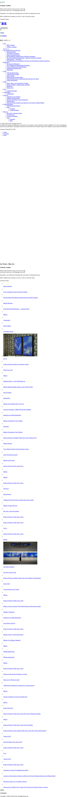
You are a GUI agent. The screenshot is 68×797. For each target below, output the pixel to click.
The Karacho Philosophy (13, 64)
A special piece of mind (13, 74)
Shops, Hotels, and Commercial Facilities (17, 83)
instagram (12, 108)
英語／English (11, 45)
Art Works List (10, 114)
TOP (4, 43)
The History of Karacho (13, 53)
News (6, 49)
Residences (10, 86)
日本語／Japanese (12, 47)
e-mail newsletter (14, 110)
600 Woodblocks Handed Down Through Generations (21, 56)
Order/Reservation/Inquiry (13, 105)
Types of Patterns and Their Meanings (17, 67)
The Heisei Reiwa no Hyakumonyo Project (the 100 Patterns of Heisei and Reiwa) (28, 61)
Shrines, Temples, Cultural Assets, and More (18, 85)
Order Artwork (10, 76)
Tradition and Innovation (13, 98)
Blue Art (5, 111)
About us (5, 95)
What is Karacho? (11, 52)
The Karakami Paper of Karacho (11, 50)
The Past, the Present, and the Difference (17, 99)
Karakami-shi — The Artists (14, 59)
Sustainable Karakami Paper (14, 68)
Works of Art (10, 88)
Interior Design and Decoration (15, 77)
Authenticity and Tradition (13, 96)
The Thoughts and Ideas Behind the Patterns (18, 65)
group (8, 107)
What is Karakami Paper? (13, 55)
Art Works (6, 133)
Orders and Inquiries (12, 80)
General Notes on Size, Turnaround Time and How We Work (23, 79)
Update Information (12, 91)
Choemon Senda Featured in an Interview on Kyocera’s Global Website (25, 102)
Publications (10, 70)
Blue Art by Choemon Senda (14, 113)
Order (4, 71)
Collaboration (6, 92)
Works (5, 82)
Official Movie (10, 101)
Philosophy (6, 62)
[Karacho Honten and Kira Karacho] (3, 23)
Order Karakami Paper (12, 73)
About (5, 132)
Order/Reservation (8, 104)
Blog (11, 120)
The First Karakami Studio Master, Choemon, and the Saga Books (24, 58)
